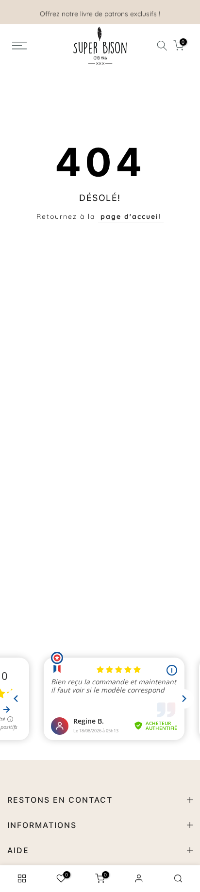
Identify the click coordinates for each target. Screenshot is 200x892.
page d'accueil (130, 216)
